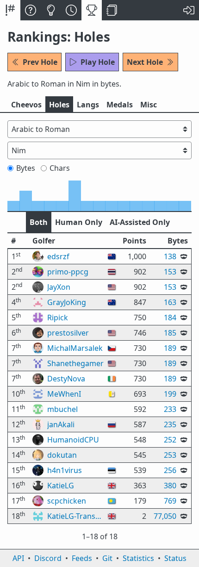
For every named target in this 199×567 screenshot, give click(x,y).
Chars (60, 168)
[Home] (10, 10)
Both (39, 222)
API (18, 558)
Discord (48, 558)
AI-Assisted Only (140, 222)
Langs (88, 105)
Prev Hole (40, 62)
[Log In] (189, 10)
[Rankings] (91, 10)
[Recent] (71, 10)
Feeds (82, 558)
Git (107, 558)
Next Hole (145, 62)
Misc (148, 105)
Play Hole (98, 62)
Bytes (25, 168)
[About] (30, 10)
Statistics (138, 558)
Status (175, 558)
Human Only (78, 222)
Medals (119, 105)
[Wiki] (112, 10)
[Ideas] (51, 10)
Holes (59, 105)
